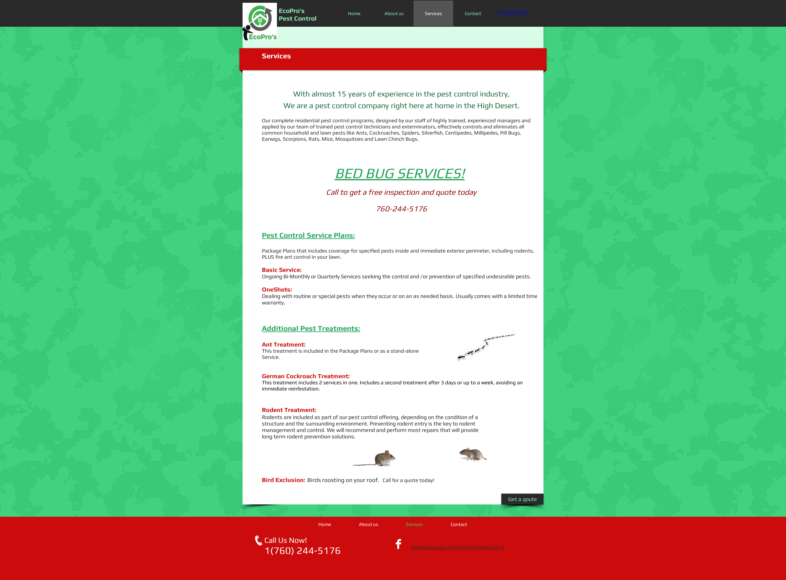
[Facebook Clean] (398, 544)
